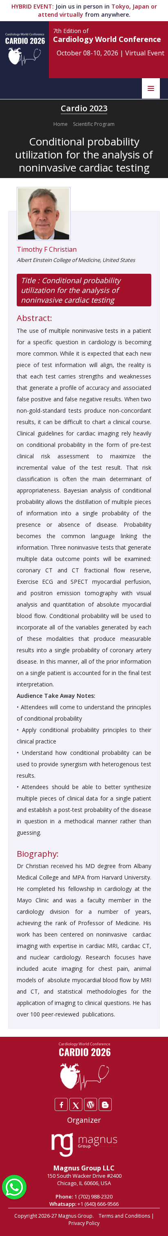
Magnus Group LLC (84, 1167)
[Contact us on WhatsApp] (14, 1186)
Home (60, 124)
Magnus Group (75, 1215)
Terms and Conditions (124, 1215)
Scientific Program (94, 124)
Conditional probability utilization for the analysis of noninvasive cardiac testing (70, 290)
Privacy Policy (84, 1223)
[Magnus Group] (84, 1145)
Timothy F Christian (47, 249)
